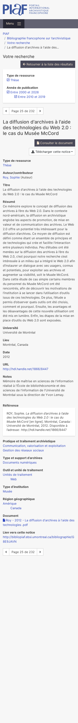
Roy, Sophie (11, 177)
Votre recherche (18, 43)
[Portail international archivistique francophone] (39, 9)
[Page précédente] (6, 111)
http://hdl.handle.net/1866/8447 (25, 369)
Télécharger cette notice (52, 152)
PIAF (6, 34)
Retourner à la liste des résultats (49, 64)
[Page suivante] (40, 111)
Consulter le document (56, 143)
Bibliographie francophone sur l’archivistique (38, 38)
